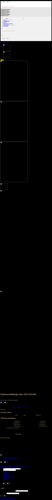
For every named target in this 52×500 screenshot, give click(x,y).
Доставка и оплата (8, 23)
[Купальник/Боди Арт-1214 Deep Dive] (6, 50)
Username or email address (8, 490)
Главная (5, 20)
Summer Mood (4, 42)
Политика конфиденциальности (11, 458)
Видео (4, 22)
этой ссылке (18, 434)
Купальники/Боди (24, 406)
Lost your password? (6, 498)
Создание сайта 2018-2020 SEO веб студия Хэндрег (14, 466)
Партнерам (6, 477)
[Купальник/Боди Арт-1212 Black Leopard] (6, 57)
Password (3, 493)
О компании (6, 473)
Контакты (5, 26)
